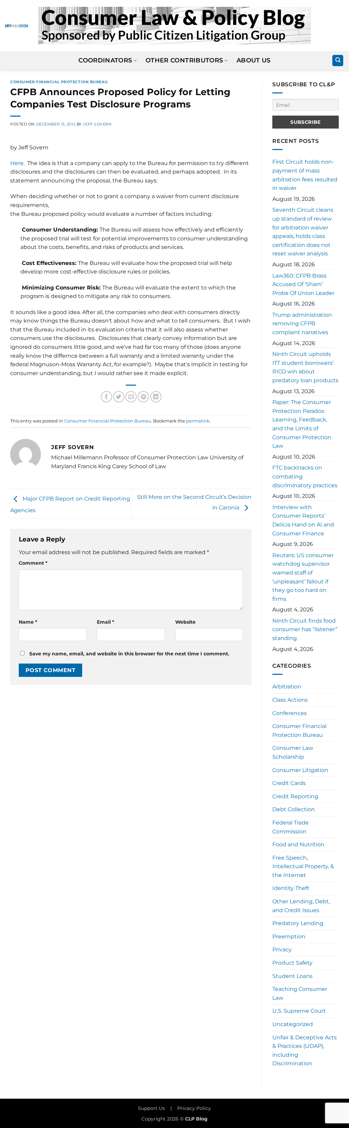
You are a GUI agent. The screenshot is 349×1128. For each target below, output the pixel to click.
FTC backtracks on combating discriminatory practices (304, 476)
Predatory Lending (297, 923)
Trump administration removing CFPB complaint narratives (302, 324)
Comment (33, 563)
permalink (198, 421)
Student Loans (292, 976)
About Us (254, 60)
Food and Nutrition (298, 844)
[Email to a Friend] (131, 396)
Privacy (282, 949)
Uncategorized (292, 1024)
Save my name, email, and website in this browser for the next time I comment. (129, 654)
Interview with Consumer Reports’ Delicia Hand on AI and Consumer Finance (303, 520)
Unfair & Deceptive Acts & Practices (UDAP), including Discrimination (304, 1050)
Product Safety (292, 963)
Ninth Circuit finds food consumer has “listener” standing (304, 629)
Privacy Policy (194, 1108)
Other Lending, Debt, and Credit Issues (301, 906)
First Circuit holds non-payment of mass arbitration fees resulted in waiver (304, 175)
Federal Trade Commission (290, 827)
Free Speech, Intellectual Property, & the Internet (303, 866)
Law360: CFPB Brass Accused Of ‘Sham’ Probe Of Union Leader (303, 284)
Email (105, 622)
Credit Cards (289, 783)
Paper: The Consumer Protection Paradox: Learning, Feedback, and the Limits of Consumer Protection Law (301, 424)
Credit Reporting (295, 796)
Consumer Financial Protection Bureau (59, 81)
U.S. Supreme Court (299, 1011)
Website (185, 622)
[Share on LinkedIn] (156, 396)
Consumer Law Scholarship (292, 752)
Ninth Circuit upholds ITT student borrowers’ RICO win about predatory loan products (305, 367)
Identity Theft (290, 888)
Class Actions (290, 700)
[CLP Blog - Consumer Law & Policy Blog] (174, 25)
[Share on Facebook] (106, 396)
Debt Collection (293, 809)
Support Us (151, 1108)
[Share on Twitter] (118, 396)
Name (28, 622)
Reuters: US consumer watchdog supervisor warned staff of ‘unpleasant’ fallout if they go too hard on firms (303, 577)
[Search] (337, 60)
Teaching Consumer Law (299, 993)
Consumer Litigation (300, 770)
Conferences (289, 713)
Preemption (288, 936)
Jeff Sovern (97, 124)
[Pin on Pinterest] (143, 396)
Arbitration (286, 686)
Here (17, 163)
